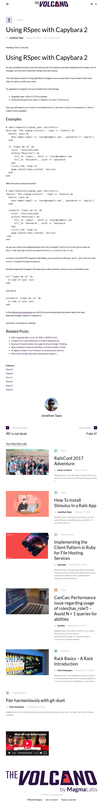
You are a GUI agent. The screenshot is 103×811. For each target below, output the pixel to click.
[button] (96, 4)
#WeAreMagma (34, 799)
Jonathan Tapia (16, 37)
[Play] (9, 753)
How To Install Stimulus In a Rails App (75, 502)
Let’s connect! (51, 799)
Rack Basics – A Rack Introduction (73, 661)
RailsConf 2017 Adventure (68, 460)
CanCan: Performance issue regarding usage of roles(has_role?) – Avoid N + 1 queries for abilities (75, 608)
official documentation (22, 312)
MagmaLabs (58, 795)
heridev (61, 625)
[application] (27, 743)
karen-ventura (65, 470)
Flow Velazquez (65, 670)
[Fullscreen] (45, 753)
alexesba (62, 564)
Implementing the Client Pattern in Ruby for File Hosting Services (75, 550)
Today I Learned (68, 799)
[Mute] (41, 753)
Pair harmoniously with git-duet (35, 700)
